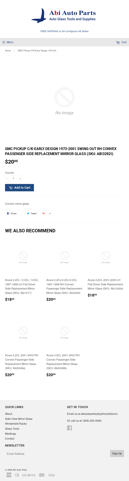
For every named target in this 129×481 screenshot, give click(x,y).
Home (8, 50)
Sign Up (117, 453)
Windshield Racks (16, 423)
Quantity (9, 172)
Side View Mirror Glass (18, 419)
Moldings (10, 434)
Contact (9, 438)
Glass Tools (12, 428)
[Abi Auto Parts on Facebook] (69, 429)
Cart (123, 42)
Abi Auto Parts (20, 469)
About (8, 414)
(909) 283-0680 (92, 420)
